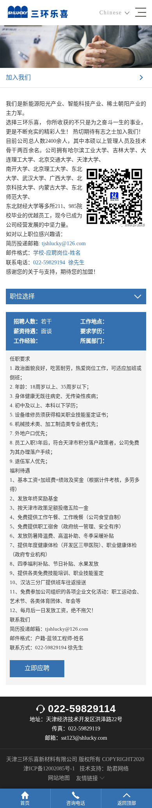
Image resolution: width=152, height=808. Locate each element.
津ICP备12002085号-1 (49, 769)
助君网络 (118, 769)
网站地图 (59, 778)
